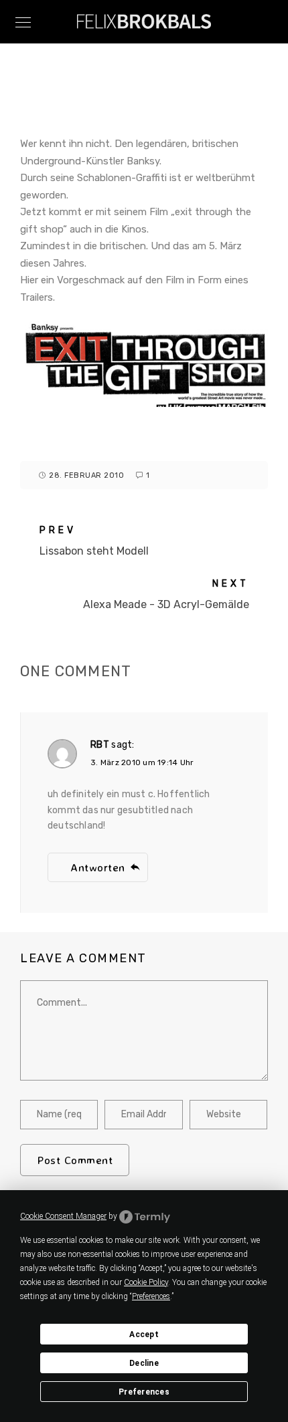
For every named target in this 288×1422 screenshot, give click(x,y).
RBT (99, 744)
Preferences (144, 1392)
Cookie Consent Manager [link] (63, 1216)
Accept (144, 1334)
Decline (144, 1363)
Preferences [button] (151, 1296)
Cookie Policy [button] (146, 1282)
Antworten (97, 867)
